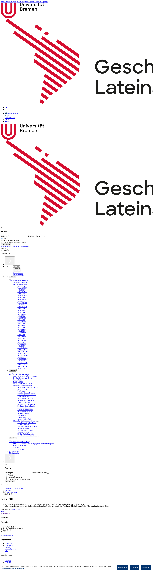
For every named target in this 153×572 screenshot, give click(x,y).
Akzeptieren (146, 567)
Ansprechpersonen (7, 535)
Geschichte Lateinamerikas (20, 246)
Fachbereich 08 (6, 246)
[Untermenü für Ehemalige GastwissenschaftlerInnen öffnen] (38, 421)
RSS (2, 511)
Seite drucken (5, 513)
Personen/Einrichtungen (11, 240)
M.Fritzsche (16, 509)
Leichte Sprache (10, 549)
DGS (6, 551)
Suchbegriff (5, 236)
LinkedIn (8, 562)
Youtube (8, 559)
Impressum (8, 543)
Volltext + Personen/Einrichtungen (14, 242)
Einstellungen (122, 567)
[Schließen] (10, 279)
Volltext (6, 238)
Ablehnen (134, 567)
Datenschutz (9, 545)
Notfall (7, 547)
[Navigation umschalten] (1, 227)
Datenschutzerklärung (9, 568)
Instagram (8, 561)
